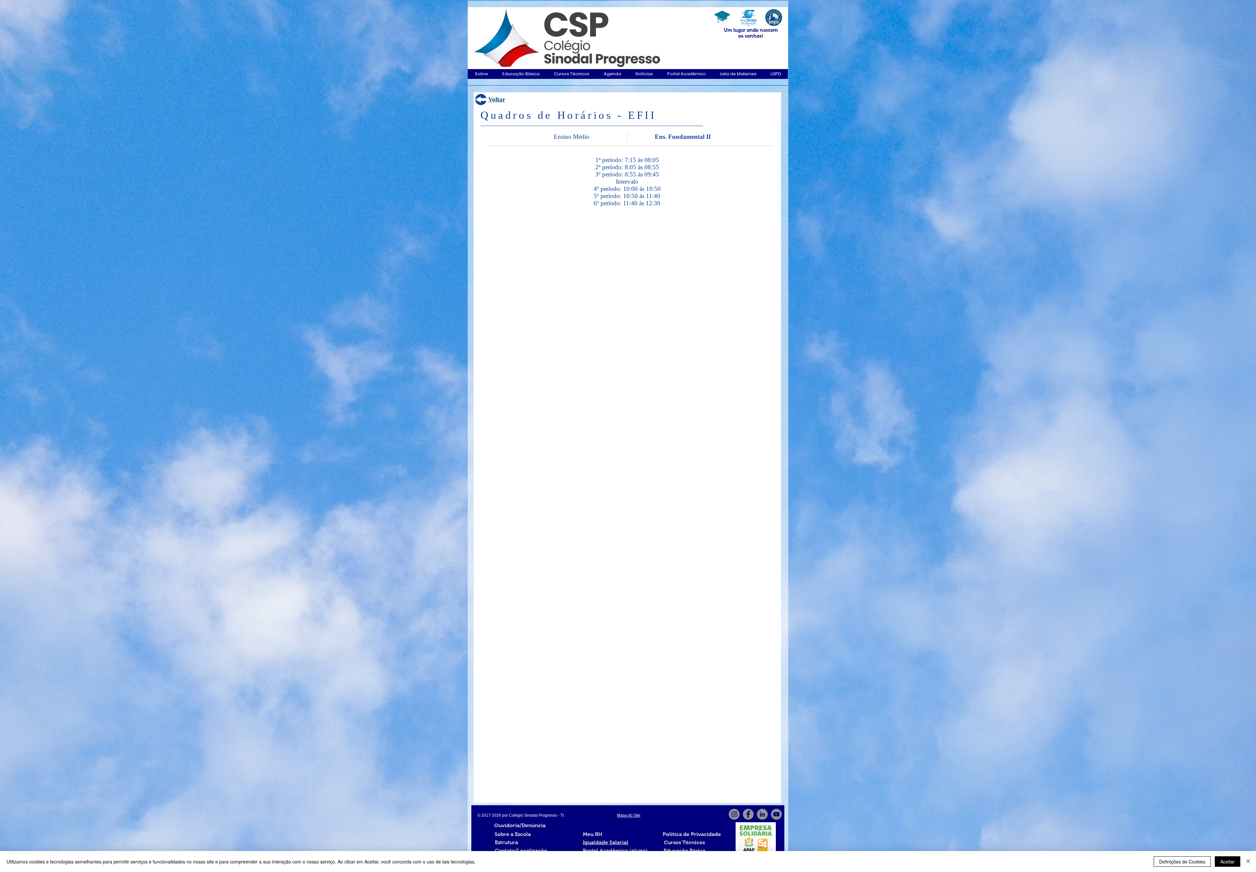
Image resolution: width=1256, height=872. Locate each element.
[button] (481, 74)
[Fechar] (1248, 861)
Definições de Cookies (1182, 861)
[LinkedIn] (762, 814)
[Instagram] (734, 814)
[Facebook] (748, 814)
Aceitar (1227, 861)
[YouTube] (776, 814)
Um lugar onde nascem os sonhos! (751, 33)
